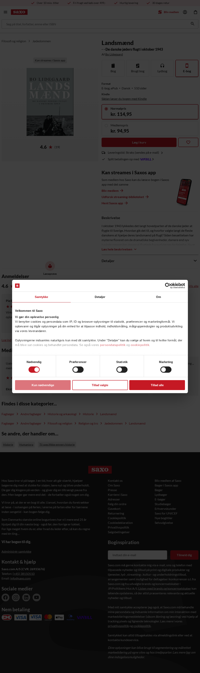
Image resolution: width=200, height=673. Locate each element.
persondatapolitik (113, 344)
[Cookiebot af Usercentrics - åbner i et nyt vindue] (168, 286)
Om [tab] (158, 297)
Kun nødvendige (43, 385)
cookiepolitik (140, 344)
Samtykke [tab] (41, 297)
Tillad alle (157, 385)
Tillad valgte (100, 385)
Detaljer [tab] (100, 297)
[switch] (78, 369)
